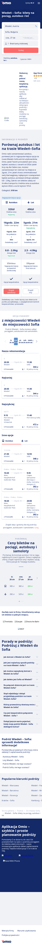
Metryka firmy (8, 930)
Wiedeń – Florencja (10, 795)
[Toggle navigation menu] (39, 3)
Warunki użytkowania (26, 930)
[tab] (11, 441)
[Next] (36, 341)
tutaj (36, 527)
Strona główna (8, 811)
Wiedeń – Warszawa (10, 785)
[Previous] (5, 578)
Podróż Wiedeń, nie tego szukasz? (17, 764)
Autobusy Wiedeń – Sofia (13, 756)
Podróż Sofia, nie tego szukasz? (16, 767)
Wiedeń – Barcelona (10, 790)
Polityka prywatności (10, 935)
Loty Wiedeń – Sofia (11, 760)
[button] (12, 37)
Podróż (20, 811)
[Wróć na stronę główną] (6, 3)
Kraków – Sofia (8, 800)
